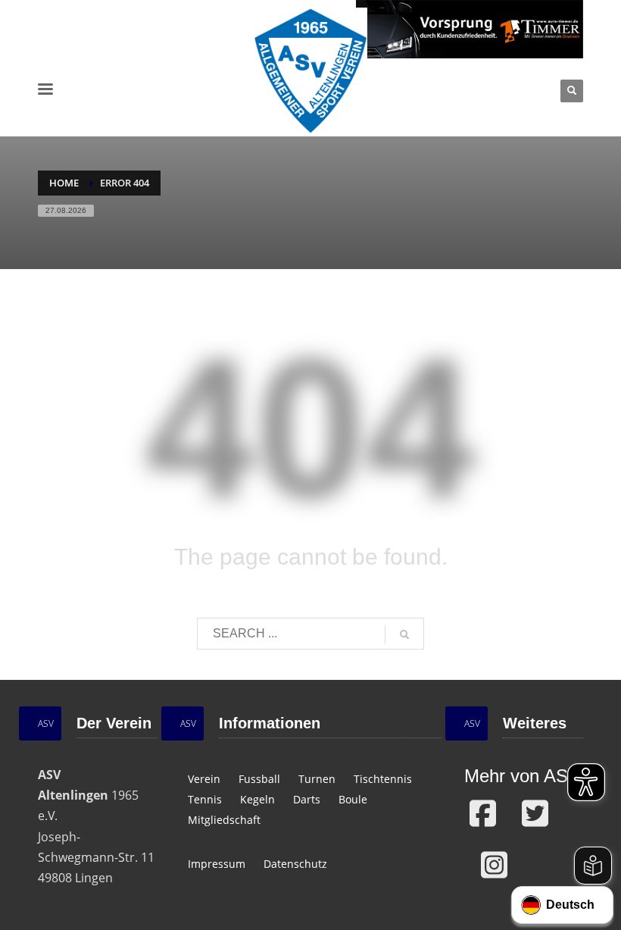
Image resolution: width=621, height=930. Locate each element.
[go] (404, 634)
